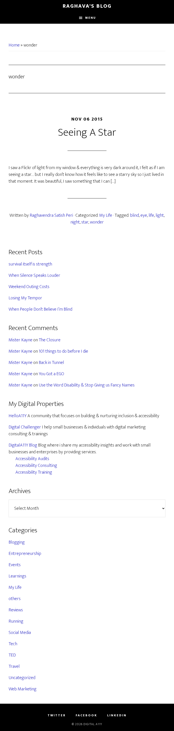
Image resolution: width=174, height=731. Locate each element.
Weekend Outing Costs (29, 287)
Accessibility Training (33, 472)
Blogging (17, 542)
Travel (14, 666)
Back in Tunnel (51, 362)
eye (143, 215)
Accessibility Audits (32, 459)
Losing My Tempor (25, 298)
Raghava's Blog (87, 6)
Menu (90, 17)
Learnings (17, 576)
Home (14, 45)
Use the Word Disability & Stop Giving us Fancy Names (87, 385)
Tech (13, 644)
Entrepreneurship (25, 553)
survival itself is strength (30, 264)
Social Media (20, 632)
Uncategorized (22, 678)
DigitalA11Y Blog (23, 445)
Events (15, 565)
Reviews (16, 610)
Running (16, 621)
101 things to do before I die (63, 351)
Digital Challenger (25, 427)
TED (12, 655)
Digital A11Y (92, 724)
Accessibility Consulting (36, 465)
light (160, 215)
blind (134, 215)
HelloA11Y (18, 416)
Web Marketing (22, 689)
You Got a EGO (51, 374)
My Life (105, 215)
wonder (97, 222)
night (75, 222)
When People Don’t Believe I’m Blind (40, 309)
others (15, 599)
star (84, 222)
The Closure (49, 340)
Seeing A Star (87, 132)
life (151, 215)
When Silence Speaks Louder (34, 275)
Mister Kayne (20, 340)
